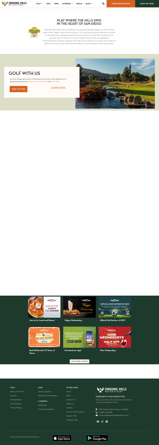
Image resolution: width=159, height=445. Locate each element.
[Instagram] (102, 421)
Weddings (42, 405)
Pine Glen (55, 82)
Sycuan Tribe (71, 416)
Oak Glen (43, 82)
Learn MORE (58, 87)
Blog (88, 4)
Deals (79, 4)
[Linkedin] (107, 421)
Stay (48, 4)
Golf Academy (16, 404)
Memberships (16, 400)
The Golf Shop (16, 408)
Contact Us (70, 400)
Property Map (72, 420)
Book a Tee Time (17, 392)
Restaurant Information (48, 396)
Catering (66, 4)
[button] (103, 3)
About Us (70, 404)
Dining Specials (44, 392)
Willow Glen (34, 82)
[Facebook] (98, 421)
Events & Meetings (46, 409)
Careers (69, 408)
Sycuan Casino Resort (75, 412)
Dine (56, 4)
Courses (13, 396)
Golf (38, 4)
